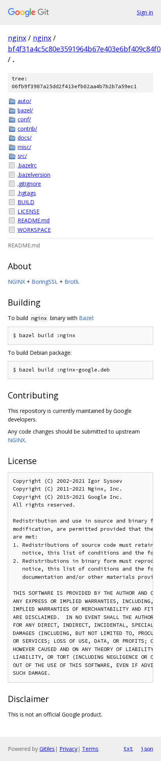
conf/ (24, 119)
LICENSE (28, 211)
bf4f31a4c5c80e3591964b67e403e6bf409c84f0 (84, 48)
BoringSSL (45, 281)
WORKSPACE (34, 229)
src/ (22, 156)
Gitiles (47, 748)
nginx (17, 38)
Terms (90, 748)
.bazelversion (34, 174)
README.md (34, 220)
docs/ (25, 137)
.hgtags (27, 193)
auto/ (24, 101)
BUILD (26, 202)
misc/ (24, 147)
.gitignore (29, 183)
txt (128, 748)
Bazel (86, 318)
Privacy (68, 748)
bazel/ (25, 110)
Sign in (145, 12)
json (147, 748)
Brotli (71, 281)
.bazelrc (27, 165)
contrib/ (27, 128)
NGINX (16, 281)
